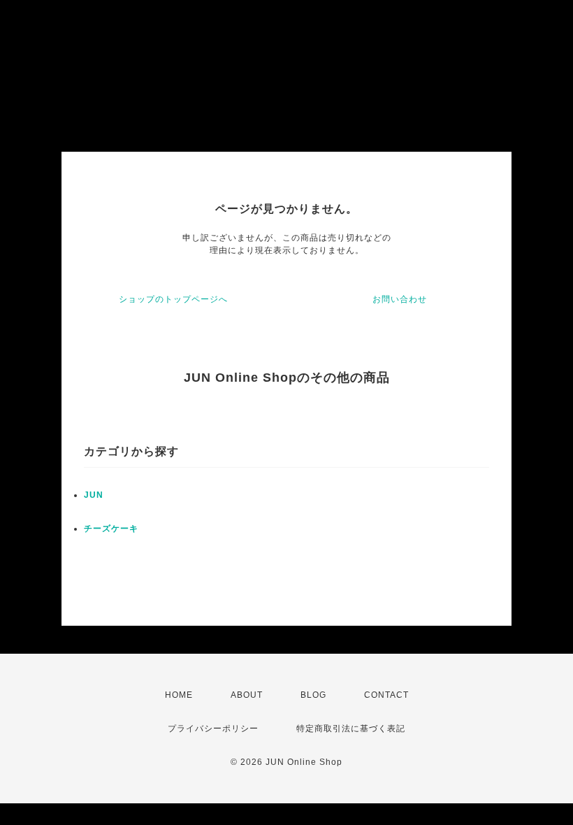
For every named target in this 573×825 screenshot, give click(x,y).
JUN (93, 495)
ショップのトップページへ (173, 299)
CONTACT (386, 695)
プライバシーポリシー (213, 728)
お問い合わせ (399, 299)
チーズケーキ (111, 528)
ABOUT (247, 695)
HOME (179, 695)
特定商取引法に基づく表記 (350, 728)
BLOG (313, 695)
